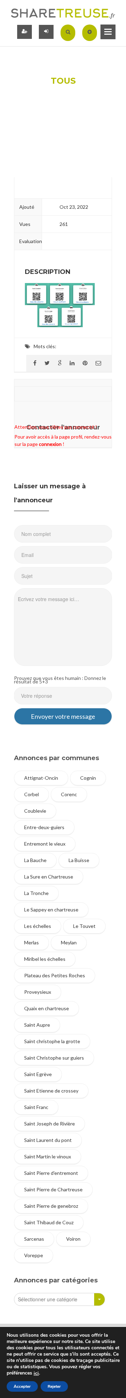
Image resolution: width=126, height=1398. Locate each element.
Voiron (73, 1239)
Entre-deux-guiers (44, 827)
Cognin (88, 778)
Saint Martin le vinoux (47, 1156)
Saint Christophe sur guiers (54, 1058)
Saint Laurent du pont (48, 1140)
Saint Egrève (38, 1074)
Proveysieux (37, 992)
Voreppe (33, 1255)
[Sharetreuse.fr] (62, 13)
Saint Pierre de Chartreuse (53, 1189)
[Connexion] (46, 32)
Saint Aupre (37, 1025)
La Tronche (36, 893)
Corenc (69, 794)
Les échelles (37, 926)
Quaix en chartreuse (46, 1008)
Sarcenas (34, 1239)
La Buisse (79, 860)
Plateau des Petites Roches (54, 975)
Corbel (31, 794)
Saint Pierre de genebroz (51, 1206)
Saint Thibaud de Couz (49, 1222)
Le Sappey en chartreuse (51, 910)
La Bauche (35, 860)
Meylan (69, 942)
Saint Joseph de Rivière (49, 1124)
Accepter (22, 1386)
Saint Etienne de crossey (51, 1091)
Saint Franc (36, 1107)
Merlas (31, 942)
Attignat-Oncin (41, 778)
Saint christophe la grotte (52, 1041)
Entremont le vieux (44, 844)
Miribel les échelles (44, 959)
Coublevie (35, 811)
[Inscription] (24, 32)
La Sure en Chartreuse (48, 877)
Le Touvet (84, 926)
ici (36, 1373)
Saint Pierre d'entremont (51, 1173)
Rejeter (54, 1386)
